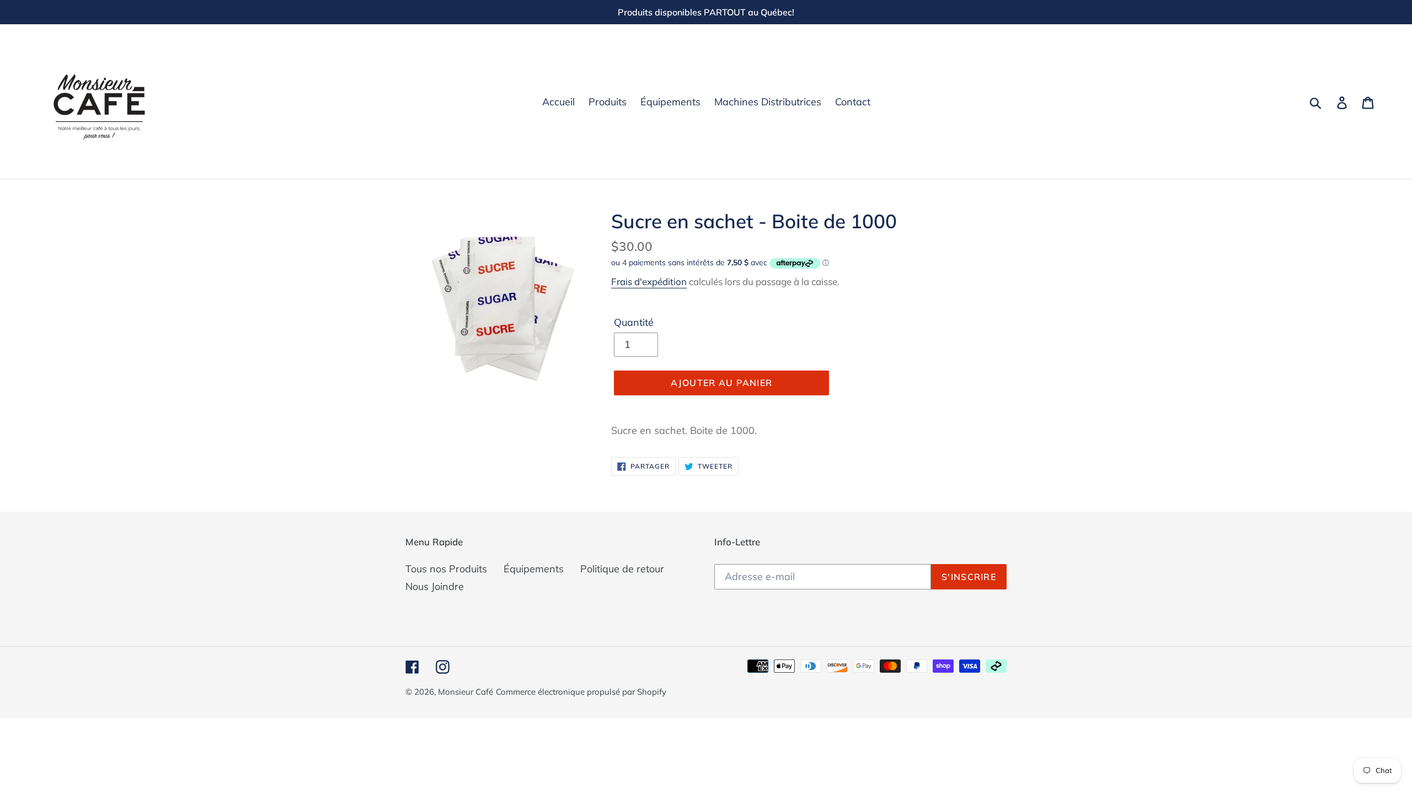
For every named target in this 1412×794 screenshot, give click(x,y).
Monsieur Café (465, 691)
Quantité (634, 322)
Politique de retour (622, 568)
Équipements (534, 568)
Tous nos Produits (446, 568)
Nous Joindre (434, 586)
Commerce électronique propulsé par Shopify (581, 691)
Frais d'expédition (649, 281)
